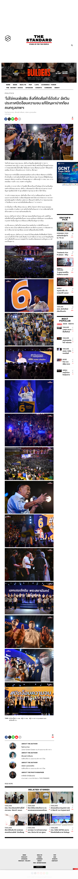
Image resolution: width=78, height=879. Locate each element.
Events (54, 858)
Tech (66, 233)
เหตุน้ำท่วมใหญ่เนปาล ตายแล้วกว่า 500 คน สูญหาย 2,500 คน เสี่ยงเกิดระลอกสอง (67, 373)
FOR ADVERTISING (39, 862)
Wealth (39, 855)
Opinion (24, 858)
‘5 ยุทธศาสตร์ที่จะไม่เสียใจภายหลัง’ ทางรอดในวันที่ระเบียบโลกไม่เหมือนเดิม (63, 273)
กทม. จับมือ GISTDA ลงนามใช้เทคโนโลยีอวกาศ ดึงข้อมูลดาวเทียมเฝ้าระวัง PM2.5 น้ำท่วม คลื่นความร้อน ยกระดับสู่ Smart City (60, 831)
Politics (9, 93)
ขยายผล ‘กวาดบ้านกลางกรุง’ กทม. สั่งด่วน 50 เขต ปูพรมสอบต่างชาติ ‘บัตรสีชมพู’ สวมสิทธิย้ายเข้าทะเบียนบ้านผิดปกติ (37, 831)
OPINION (29, 87)
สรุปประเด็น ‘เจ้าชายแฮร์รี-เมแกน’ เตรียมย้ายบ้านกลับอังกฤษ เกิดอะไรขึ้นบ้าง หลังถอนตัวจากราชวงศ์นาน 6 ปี (63, 292)
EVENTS (38, 87)
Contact (55, 860)
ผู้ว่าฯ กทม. (25, 718)
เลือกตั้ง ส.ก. (13, 720)
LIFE (37, 84)
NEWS (15, 84)
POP (30, 84)
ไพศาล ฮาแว (10, 112)
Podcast (24, 857)
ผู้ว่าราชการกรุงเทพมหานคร (38, 718)
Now (54, 857)
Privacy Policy (24, 860)
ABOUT (57, 87)
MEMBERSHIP (39, 867)
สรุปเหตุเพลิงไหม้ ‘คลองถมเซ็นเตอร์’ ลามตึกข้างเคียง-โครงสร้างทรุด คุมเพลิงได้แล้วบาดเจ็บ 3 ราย (67, 341)
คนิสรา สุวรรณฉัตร (30, 112)
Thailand (60, 270)
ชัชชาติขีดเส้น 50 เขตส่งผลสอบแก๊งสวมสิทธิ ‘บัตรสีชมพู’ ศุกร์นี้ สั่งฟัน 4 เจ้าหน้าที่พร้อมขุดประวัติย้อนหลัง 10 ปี (14, 831)
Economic (60, 233)
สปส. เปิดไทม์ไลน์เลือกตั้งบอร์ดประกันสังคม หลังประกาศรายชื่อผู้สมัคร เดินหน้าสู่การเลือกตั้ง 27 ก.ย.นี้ (62, 310)
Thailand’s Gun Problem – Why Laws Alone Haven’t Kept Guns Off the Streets (62, 253)
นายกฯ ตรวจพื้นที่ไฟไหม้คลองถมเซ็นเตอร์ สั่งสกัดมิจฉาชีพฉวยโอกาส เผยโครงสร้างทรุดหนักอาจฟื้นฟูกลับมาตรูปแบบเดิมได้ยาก (67, 330)
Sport (65, 359)
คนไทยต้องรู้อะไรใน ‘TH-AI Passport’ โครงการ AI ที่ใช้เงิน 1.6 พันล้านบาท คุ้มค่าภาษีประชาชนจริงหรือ (62, 236)
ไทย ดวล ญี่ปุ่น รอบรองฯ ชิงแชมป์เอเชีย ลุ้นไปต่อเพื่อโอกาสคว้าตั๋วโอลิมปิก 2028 (67, 363)
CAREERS (48, 87)
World (59, 268)
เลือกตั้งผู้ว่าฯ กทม (15, 718)
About (39, 860)
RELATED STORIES (39, 789)
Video (39, 857)
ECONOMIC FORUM (48, 84)
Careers (40, 858)
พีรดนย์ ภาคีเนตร (19, 112)
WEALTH (23, 84)
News (24, 855)
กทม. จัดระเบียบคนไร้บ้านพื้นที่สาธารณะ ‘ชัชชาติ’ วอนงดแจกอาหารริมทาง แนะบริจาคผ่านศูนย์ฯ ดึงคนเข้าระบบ (14, 809)
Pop (54, 855)
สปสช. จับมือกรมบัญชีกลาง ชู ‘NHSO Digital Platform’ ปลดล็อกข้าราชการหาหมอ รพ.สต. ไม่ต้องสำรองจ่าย (67, 352)
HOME (8, 84)
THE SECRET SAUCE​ (14, 87)
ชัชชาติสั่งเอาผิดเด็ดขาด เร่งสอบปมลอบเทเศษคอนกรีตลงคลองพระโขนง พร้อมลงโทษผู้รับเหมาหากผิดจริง (37, 809)
